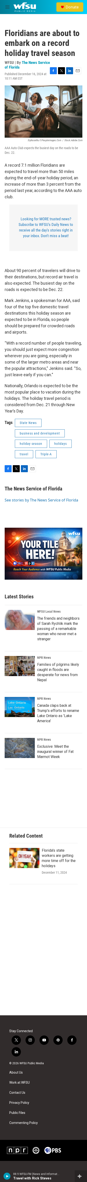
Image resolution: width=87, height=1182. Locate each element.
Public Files (17, 1113)
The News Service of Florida (27, 64)
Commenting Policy (23, 1123)
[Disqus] (43, 952)
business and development (40, 433)
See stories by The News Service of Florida (41, 500)
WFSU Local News (49, 611)
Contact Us (17, 1092)
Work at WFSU (19, 1082)
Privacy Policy (19, 1103)
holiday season (31, 444)
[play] (7, 1176)
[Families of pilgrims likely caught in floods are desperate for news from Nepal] (20, 666)
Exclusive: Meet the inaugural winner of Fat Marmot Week (55, 751)
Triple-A (46, 454)
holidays (60, 444)
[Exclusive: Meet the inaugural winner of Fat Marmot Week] (20, 748)
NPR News (44, 657)
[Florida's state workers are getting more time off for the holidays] (24, 858)
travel (24, 454)
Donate (72, 7)
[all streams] (81, 1176)
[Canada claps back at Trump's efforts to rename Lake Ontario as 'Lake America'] (20, 707)
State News (28, 423)
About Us (16, 1072)
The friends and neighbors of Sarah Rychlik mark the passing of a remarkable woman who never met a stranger (58, 628)
